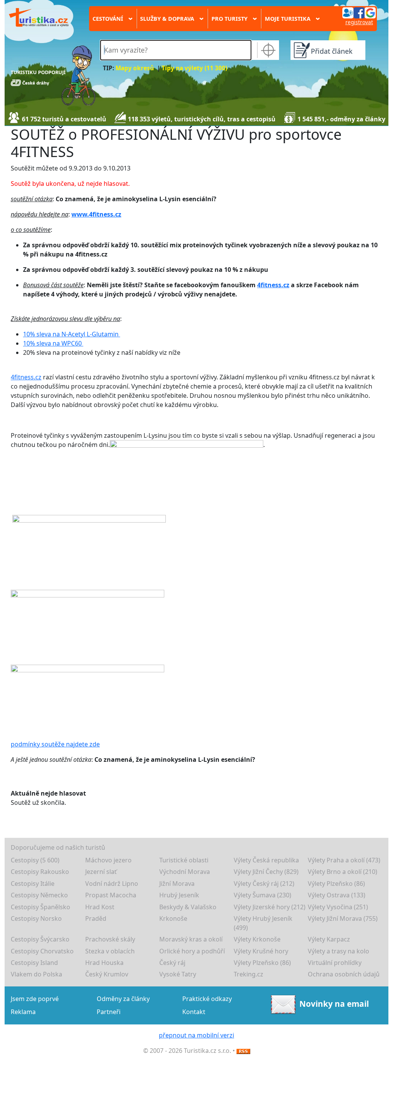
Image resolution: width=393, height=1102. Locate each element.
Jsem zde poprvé (35, 998)
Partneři (109, 1012)
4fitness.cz (273, 285)
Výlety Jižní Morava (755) (343, 918)
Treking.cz (248, 974)
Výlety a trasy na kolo (338, 951)
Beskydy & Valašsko (187, 907)
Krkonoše (173, 918)
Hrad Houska (104, 962)
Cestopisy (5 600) (35, 860)
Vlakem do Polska (36, 974)
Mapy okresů (135, 68)
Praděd (95, 918)
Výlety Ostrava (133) (336, 895)
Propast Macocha (110, 895)
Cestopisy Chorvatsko (42, 951)
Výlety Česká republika (266, 860)
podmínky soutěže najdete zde (55, 744)
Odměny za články (123, 998)
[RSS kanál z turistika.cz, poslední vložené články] (243, 1050)
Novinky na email (334, 1003)
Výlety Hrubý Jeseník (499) (263, 923)
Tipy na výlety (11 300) (194, 68)
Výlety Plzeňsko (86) (336, 883)
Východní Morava (184, 871)
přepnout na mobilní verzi (196, 1035)
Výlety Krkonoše (257, 939)
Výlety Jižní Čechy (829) (266, 871)
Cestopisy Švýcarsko (40, 939)
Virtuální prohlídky (335, 962)
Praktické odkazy (207, 998)
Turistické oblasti (183, 860)
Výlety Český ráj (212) (264, 883)
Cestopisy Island (34, 962)
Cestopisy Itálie (32, 883)
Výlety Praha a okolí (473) (344, 860)
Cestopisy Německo (39, 895)
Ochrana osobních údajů (344, 974)
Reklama (23, 1012)
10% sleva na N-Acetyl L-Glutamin (71, 334)
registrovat (359, 22)
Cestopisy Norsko (36, 918)
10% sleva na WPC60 (53, 343)
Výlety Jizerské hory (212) (269, 907)
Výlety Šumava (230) (262, 895)
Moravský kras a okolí (191, 939)
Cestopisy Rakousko (40, 871)
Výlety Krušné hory (261, 951)
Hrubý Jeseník (179, 895)
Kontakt (193, 1012)
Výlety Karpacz (329, 939)
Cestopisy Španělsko (40, 907)
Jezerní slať (101, 871)
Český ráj (172, 962)
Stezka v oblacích (110, 951)
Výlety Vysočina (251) (338, 907)
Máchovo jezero (108, 860)
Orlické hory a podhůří (192, 951)
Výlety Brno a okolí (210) (342, 871)
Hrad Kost (99, 907)
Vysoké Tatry (177, 974)
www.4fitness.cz (96, 214)
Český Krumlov (106, 974)
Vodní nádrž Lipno (111, 883)
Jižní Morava (177, 883)
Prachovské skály (110, 939)
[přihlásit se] (358, 12)
